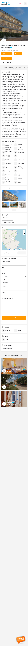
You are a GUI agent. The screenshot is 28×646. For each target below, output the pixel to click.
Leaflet (11, 249)
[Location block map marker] (12, 238)
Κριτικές (10, 62)
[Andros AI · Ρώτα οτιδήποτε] (21, 640)
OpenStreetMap (17, 249)
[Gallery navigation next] (15, 210)
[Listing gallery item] (5, 205)
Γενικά (2, 62)
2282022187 (5, 217)
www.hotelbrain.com (7, 220)
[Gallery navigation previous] (12, 210)
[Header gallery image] (14, 24)
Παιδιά (3, 292)
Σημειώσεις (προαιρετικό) (7, 298)
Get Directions (22, 253)
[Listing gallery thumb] (14, 198)
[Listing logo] (3, 41)
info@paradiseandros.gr (8, 222)
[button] (25, 3)
